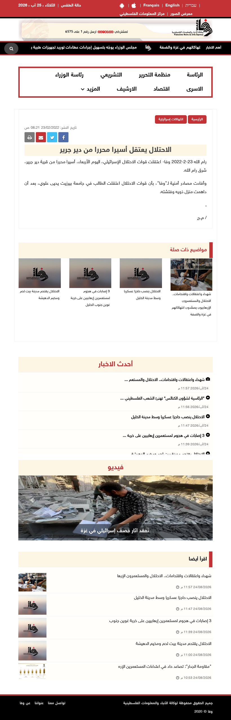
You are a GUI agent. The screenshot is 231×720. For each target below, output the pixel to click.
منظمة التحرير (154, 75)
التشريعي (111, 75)
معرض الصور (181, 14)
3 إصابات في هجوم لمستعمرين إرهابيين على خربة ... (164, 435)
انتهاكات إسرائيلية (171, 119)
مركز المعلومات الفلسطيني (142, 14)
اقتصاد (162, 89)
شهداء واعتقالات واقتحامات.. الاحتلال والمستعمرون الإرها (164, 576)
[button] (33, 500)
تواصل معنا (56, 703)
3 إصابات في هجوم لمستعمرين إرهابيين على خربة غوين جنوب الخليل (90, 298)
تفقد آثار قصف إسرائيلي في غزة (115, 531)
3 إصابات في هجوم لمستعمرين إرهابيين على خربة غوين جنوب (160, 621)
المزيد (93, 89)
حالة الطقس (71, 5)
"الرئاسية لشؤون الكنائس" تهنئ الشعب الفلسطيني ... (162, 398)
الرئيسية (197, 119)
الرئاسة (195, 75)
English (172, 5)
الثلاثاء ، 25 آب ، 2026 (36, 5)
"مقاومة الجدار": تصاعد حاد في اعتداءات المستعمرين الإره (164, 666)
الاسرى (194, 89)
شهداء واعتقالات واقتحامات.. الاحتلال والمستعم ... (165, 380)
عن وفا (25, 703)
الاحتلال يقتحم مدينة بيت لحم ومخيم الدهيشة (39, 294)
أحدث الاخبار (115, 364)
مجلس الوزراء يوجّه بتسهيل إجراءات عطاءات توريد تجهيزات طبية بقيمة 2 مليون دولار (77, 47)
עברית (191, 5)
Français (151, 5)
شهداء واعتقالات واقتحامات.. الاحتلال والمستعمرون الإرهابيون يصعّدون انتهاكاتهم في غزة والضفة (191, 304)
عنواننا (39, 703)
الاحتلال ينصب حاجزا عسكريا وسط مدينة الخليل (142, 294)
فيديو (116, 467)
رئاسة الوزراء (69, 75)
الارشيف (127, 89)
